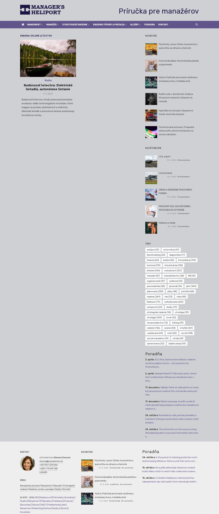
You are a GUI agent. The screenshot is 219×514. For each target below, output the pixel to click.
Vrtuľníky (59, 497)
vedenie (153, 328)
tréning (178, 323)
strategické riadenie (159, 312)
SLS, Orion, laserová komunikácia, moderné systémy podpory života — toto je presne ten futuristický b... (170, 363)
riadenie (153, 296)
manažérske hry (174, 276)
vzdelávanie (155, 333)
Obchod (64, 508)
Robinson (153, 302)
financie (153, 260)
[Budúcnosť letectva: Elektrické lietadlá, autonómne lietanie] (48, 58)
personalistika (156, 286)
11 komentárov (184, 213)
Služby (134, 24)
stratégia (182, 312)
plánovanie (155, 291)
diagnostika (177, 255)
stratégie (154, 317)
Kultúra (47, 508)
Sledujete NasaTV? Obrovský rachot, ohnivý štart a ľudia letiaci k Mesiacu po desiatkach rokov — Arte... (171, 377)
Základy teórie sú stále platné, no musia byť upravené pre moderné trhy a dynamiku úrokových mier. (172, 391)
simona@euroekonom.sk (51, 461)
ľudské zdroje (177, 343)
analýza (153, 250)
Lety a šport (165, 156)
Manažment (34, 24)
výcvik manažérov (157, 338)
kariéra (168, 260)
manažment (173, 270)
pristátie (187, 291)
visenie (169, 328)
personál (175, 286)
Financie (68, 501)
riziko (181, 296)
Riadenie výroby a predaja (109, 24)
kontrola (153, 265)
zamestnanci (155, 343)
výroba (178, 338)
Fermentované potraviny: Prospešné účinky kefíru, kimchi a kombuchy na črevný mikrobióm (176, 131)
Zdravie (35, 505)
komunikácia (187, 260)
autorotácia (171, 250)
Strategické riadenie (74, 24)
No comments (127, 468)
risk (169, 296)
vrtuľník (186, 328)
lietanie (153, 270)
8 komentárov (184, 226)
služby (171, 307)
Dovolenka (25, 512)
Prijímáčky (46, 501)
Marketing (37, 508)
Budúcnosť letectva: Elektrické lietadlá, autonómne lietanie (48, 87)
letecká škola (174, 265)
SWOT (43, 505)
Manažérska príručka (30, 485)
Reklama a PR (46, 497)
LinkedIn (43, 472)
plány (172, 291)
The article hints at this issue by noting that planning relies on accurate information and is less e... (171, 433)
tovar (171, 317)
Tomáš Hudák (115, 468)
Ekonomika (25, 505)
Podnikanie (57, 501)
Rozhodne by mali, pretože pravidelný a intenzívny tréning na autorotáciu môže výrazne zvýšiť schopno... (171, 419)
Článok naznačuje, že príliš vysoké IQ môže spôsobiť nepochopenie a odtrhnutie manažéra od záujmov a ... (172, 405)
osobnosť (175, 281)
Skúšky (55, 508)
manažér (153, 276)
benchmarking (156, 255)
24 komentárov (183, 160)
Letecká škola (165, 173)
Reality (23, 501)
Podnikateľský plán (57, 505)
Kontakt (163, 24)
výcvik (187, 333)
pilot (191, 286)
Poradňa (149, 24)
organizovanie (156, 281)
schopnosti (154, 307)
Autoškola (69, 497)
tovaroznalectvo (157, 323)
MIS (191, 276)
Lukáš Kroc (114, 484)
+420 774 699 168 (48, 468)
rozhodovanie (173, 302)
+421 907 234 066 (48, 465)
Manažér (51, 24)
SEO (37, 497)
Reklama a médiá (167, 223)
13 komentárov (183, 197)
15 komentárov (184, 177)
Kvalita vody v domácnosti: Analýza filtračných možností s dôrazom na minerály (176, 98)
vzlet (172, 333)
